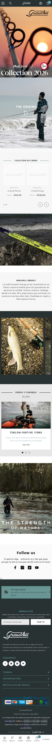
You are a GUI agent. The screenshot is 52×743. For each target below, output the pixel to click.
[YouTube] (34, 385)
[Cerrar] (48, 346)
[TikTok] (29, 385)
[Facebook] (17, 385)
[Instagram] (23, 385)
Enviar (26, 376)
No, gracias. (27, 391)
